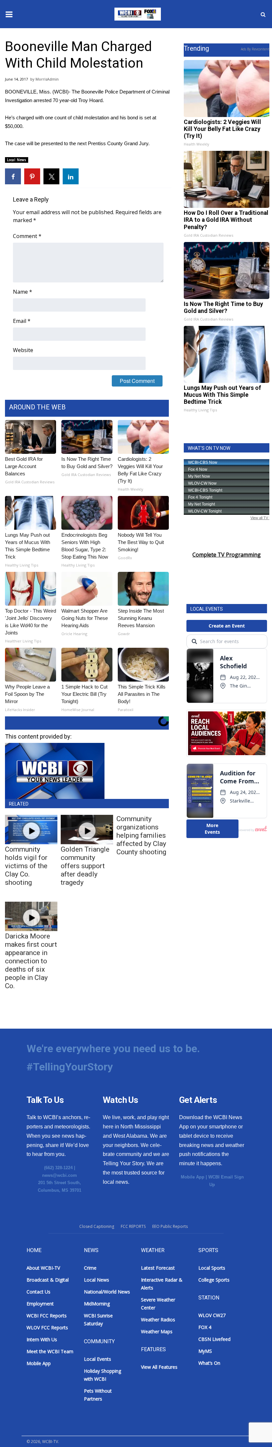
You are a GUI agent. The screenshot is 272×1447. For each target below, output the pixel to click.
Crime (90, 1268)
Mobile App (192, 1177)
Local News (16, 159)
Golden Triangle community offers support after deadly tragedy (85, 865)
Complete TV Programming (226, 554)
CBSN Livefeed (214, 1339)
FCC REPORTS (133, 1226)
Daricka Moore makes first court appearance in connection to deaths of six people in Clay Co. (31, 961)
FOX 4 (204, 1327)
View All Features (159, 1367)
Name (22, 291)
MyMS (205, 1351)
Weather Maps (156, 1331)
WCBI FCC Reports (47, 1315)
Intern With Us (42, 1339)
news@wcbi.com (59, 1175)
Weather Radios (158, 1319)
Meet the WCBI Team (50, 1351)
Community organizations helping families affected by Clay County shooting (141, 835)
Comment (27, 236)
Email (22, 321)
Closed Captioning (96, 1226)
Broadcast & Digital (48, 1280)
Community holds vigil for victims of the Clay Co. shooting (26, 865)
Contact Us (38, 1292)
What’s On (209, 1363)
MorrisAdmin (47, 79)
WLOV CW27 (212, 1315)
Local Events (97, 1359)
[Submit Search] (263, 14)
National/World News (107, 1292)
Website (23, 350)
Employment (40, 1303)
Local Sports (211, 1268)
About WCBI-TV (43, 1268)
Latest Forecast (158, 1268)
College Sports (214, 1280)
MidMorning (97, 1303)
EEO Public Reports (170, 1226)
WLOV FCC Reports (47, 1327)
